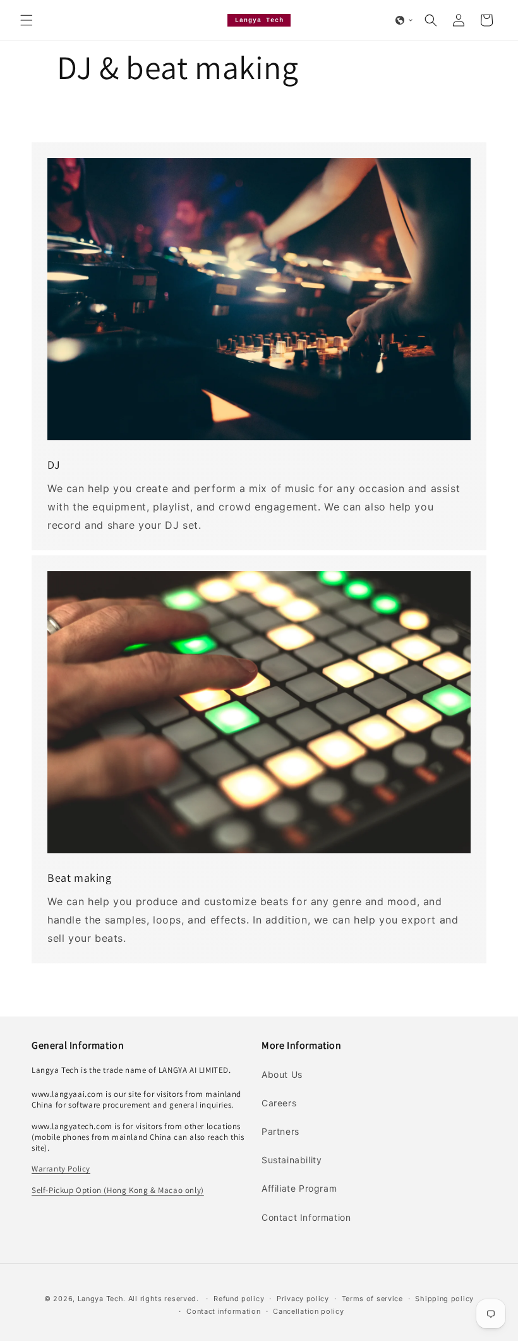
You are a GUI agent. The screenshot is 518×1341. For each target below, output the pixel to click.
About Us (282, 1074)
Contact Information (306, 1217)
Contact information (223, 1311)
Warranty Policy (61, 1168)
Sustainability (292, 1159)
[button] (26, 20)
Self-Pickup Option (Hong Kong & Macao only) (118, 1190)
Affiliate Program (299, 1188)
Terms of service (372, 1298)
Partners (280, 1131)
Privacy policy (303, 1298)
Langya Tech (101, 1298)
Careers (279, 1102)
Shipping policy (444, 1298)
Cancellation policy (308, 1311)
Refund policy (239, 1298)
